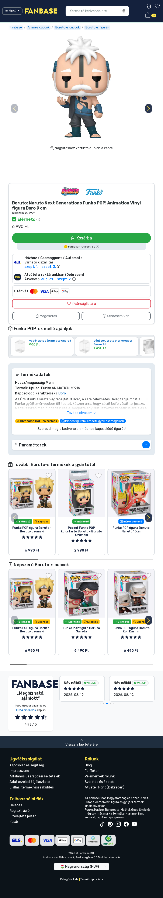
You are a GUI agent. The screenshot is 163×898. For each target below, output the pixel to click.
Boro (62, 393)
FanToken (92, 771)
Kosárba (83, 238)
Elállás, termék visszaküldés (32, 787)
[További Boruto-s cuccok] (70, 191)
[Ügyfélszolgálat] (149, 6)
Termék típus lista (91, 879)
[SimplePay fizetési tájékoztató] (93, 840)
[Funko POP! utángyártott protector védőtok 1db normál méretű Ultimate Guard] (42, 353)
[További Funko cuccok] (94, 191)
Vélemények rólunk (100, 776)
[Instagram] (118, 824)
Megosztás (48, 316)
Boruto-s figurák (97, 27)
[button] (148, 108)
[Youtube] (134, 824)
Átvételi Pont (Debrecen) (104, 787)
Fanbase (15, 27)
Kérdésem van (117, 316)
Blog (88, 765)
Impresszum (19, 771)
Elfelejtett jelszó (23, 816)
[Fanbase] (41, 11)
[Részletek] (146, 444)
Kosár (14, 822)
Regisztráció (20, 811)
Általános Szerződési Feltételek (35, 776)
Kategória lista (69, 879)
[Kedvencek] (157, 7)
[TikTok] (102, 824)
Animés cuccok (38, 27)
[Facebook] (126, 824)
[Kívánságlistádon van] (48, 475)
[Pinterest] (110, 824)
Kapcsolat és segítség (27, 765)
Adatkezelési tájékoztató (30, 782)
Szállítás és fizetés (99, 782)
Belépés (16, 805)
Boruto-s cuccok (67, 27)
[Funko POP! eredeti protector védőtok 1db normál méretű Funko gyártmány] (107, 353)
